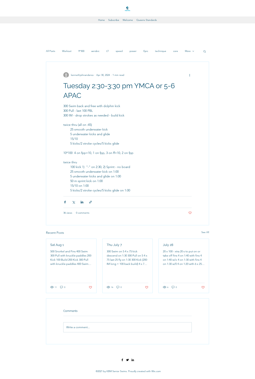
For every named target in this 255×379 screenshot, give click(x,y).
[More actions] (190, 75)
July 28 (168, 245)
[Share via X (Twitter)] (73, 202)
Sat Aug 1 (57, 245)
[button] (204, 51)
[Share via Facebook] (65, 202)
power (133, 51)
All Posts (50, 51)
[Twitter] (127, 360)
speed (119, 51)
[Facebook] (122, 360)
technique (160, 51)
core (175, 51)
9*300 (81, 51)
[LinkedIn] (132, 360)
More (188, 51)
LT (107, 51)
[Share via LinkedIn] (82, 202)
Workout (66, 51)
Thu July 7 (114, 245)
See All (205, 232)
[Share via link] (90, 202)
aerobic (95, 51)
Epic (145, 51)
